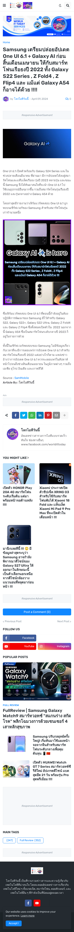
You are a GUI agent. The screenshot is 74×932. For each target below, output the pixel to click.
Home (6, 42)
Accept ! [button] (14, 923)
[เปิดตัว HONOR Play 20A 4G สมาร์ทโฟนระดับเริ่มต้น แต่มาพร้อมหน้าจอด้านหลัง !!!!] (19, 473)
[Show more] (64, 415)
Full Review (30, 840)
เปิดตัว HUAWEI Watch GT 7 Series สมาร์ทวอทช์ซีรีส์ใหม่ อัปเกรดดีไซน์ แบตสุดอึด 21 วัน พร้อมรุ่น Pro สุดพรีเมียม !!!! (52, 770)
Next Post (63, 621)
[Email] (56, 415)
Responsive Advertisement (37, 115)
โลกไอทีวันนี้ (30, 430)
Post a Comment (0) (37, 612)
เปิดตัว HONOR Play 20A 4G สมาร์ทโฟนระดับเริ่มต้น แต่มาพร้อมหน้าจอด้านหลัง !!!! (17, 496)
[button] (4, 5)
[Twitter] (23, 415)
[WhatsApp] (31, 415)
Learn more (28, 915)
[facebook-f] (28, 903)
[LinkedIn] (40, 415)
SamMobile (21, 378)
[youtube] (37, 903)
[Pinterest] (48, 415)
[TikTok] (45, 903)
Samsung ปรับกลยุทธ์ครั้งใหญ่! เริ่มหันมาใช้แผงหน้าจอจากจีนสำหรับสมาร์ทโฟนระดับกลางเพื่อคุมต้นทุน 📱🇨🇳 (51, 745)
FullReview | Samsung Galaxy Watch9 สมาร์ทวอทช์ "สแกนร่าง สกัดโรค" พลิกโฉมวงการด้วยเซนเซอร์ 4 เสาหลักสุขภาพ (37, 718)
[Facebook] (15, 415)
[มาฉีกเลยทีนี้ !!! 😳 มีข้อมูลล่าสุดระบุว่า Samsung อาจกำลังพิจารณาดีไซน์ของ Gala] (19, 534)
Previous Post (13, 621)
